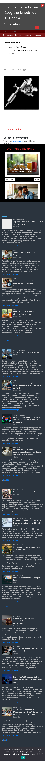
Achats (16, 279)
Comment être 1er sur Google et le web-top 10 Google (21, 12)
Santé (16, 250)
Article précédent (15, 129)
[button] (37, 27)
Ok (23, 757)
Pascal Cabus (19, 169)
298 (7, 340)
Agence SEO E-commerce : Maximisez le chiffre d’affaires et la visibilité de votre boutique (27, 712)
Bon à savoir (19, 489)
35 (7, 606)
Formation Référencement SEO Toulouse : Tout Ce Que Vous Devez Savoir (27, 679)
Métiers (16, 616)
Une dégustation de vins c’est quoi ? (27, 492)
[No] (42, 754)
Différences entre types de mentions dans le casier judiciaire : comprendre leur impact (27, 452)
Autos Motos (19, 350)
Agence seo (18, 675)
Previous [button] (10, 179)
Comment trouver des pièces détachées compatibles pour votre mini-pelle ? (27, 385)
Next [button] (37, 179)
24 (7, 740)
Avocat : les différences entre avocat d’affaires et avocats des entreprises (26, 620)
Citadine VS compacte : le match (26, 352)
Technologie (19, 415)
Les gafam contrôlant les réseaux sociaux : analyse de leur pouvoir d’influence (26, 419)
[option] (22, 164)
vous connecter (18, 141)
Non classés (18, 219)
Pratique (17, 447)
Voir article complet (10, 246)
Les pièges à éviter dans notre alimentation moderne (22, 163)
